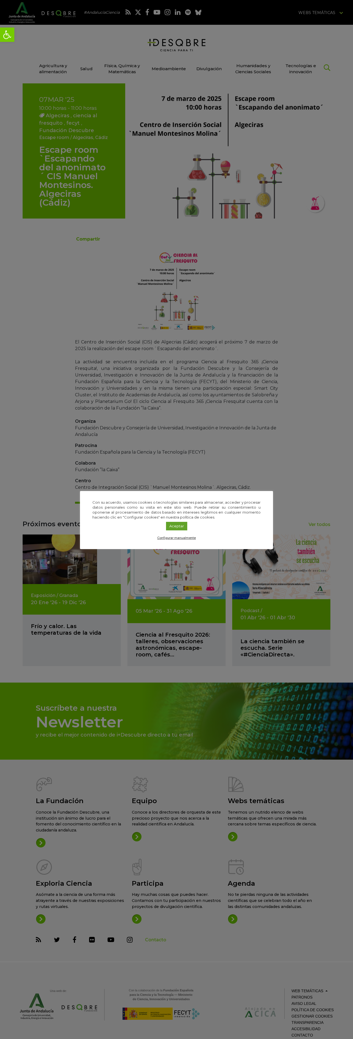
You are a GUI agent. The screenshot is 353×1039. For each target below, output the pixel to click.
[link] (7, 35)
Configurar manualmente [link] (176, 538)
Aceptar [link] (176, 526)
